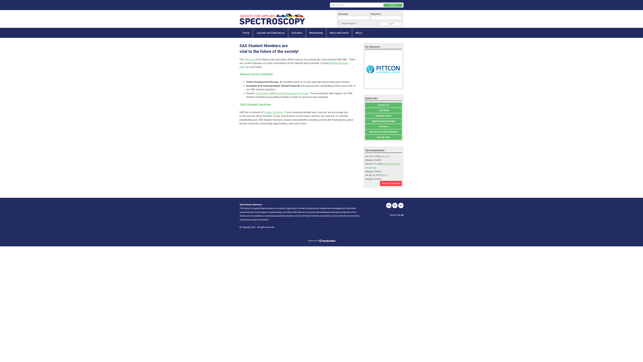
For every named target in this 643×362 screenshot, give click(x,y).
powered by (313, 241)
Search (393, 5)
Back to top (395, 215)
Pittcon (384, 175)
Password (375, 14)
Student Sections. (274, 112)
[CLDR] (272, 18)
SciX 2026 (384, 156)
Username (343, 14)
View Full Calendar (391, 183)
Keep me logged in (349, 23)
